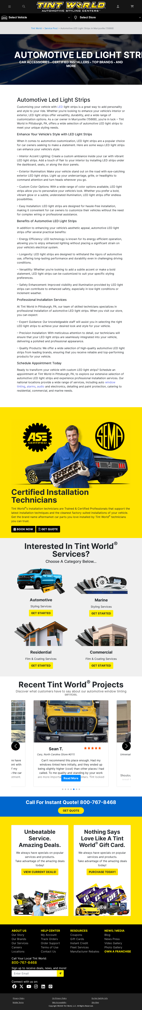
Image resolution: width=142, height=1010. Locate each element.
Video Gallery (113, 943)
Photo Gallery (113, 947)
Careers (17, 947)
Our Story (18, 935)
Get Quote (49, 529)
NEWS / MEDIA (114, 930)
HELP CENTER (50, 930)
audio (40, 386)
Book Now (25, 529)
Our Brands (19, 939)
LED (60, 106)
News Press (112, 939)
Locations (18, 951)
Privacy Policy (18, 998)
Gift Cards (77, 939)
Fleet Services (79, 947)
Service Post (51, 28)
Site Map (95, 1002)
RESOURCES (78, 930)
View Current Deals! (40, 872)
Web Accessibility (59, 1002)
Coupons (76, 935)
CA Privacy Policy (59, 998)
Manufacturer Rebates (84, 951)
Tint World (36, 28)
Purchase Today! (102, 872)
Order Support (50, 943)
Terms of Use (49, 947)
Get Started (41, 613)
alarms (31, 386)
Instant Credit (79, 943)
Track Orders (49, 939)
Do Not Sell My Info (100, 998)
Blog (107, 935)
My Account (49, 935)
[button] (9, 6)
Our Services (20, 943)
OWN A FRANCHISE (117, 951)
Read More (71, 778)
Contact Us (48, 951)
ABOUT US (19, 930)
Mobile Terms (18, 1002)
